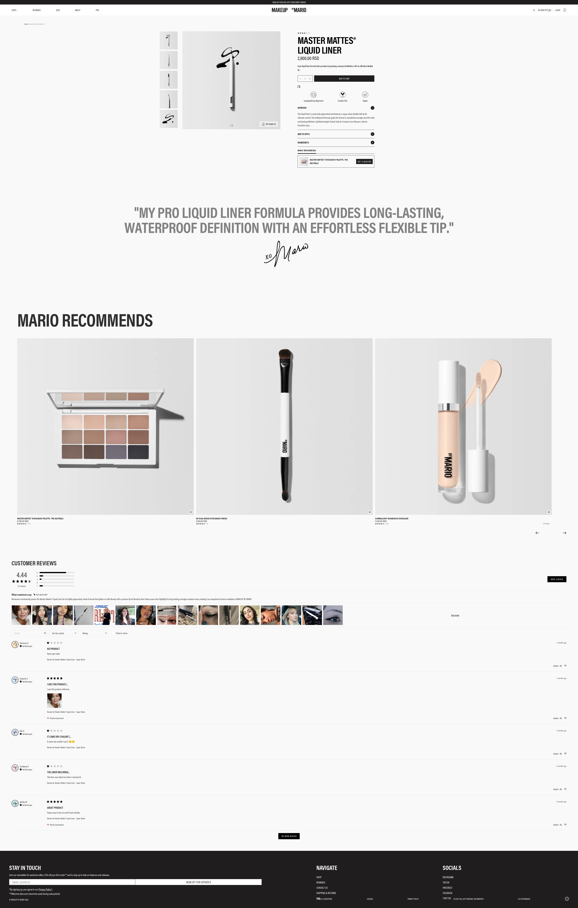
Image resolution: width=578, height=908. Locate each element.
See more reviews (289, 836)
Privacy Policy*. (46, 889)
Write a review (557, 579)
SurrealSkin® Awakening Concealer (391, 518)
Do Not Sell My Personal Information (468, 899)
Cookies (370, 899)
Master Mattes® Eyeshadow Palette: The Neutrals (40, 518)
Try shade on (271, 124)
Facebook (447, 893)
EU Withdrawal (524, 899)
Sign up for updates (198, 882)
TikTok (446, 882)
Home (26, 24)
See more (455, 615)
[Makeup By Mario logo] (289, 10)
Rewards (320, 882)
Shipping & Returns (326, 893)
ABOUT (77, 10)
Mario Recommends (307, 150)
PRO (97, 10)
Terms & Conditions (324, 899)
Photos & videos (121, 633)
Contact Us (322, 887)
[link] (303, 33)
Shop (319, 877)
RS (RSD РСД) (544, 10)
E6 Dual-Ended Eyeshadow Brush (211, 518)
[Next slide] (564, 533)
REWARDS (37, 10)
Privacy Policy (413, 899)
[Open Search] (534, 10)
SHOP (14, 10)
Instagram (448, 877)
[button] (191, 512)
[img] (40, 594)
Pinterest (447, 887)
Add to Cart (344, 78)
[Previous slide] (537, 533)
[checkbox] (124, 633)
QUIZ (58, 10)
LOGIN (557, 10)
